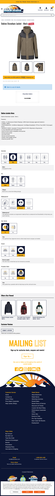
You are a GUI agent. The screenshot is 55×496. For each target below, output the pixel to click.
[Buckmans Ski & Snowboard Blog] (33, 479)
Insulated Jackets (30, 20)
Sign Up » (27, 356)
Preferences (15, 491)
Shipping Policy (9, 447)
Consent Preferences (27, 472)
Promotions (8, 444)
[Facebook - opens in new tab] (17, 369)
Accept (39, 491)
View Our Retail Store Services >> (27, 1)
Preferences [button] (46, 488)
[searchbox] (51, 15)
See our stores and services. (14, 464)
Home (2, 20)
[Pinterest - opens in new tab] (30, 369)
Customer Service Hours (40, 459)
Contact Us (8, 397)
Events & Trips (36, 416)
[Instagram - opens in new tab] (25, 369)
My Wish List (9, 436)
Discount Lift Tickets (37, 405)
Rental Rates (35, 401)
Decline (27, 491)
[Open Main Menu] (2, 9)
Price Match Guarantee (12, 401)
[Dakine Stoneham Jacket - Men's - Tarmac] (14, 67)
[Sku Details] (18, 81)
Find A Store (40, 10)
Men (12, 20)
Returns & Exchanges (11, 440)
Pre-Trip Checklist (37, 418)
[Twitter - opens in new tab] (21, 369)
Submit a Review (7, 330)
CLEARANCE (8, 20)
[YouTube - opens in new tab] (34, 369)
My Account (46, 10)
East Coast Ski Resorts (38, 420)
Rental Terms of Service (39, 403)
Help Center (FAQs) (11, 403)
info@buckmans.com (14, 459)
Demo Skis (35, 414)
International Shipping (11, 449)
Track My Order (9, 438)
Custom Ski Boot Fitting (38, 408)
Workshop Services (37, 399)
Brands (7, 442)
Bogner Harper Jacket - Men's (8, 318)
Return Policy (9, 399)
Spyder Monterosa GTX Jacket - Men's (39, 318)
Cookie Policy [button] (17, 488)
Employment (35, 423)
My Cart (51, 9)
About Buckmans (37, 394)
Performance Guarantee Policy (39, 411)
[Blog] (38, 369)
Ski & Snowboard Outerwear (20, 20)
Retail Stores (35, 397)
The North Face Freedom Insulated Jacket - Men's (23, 318)
